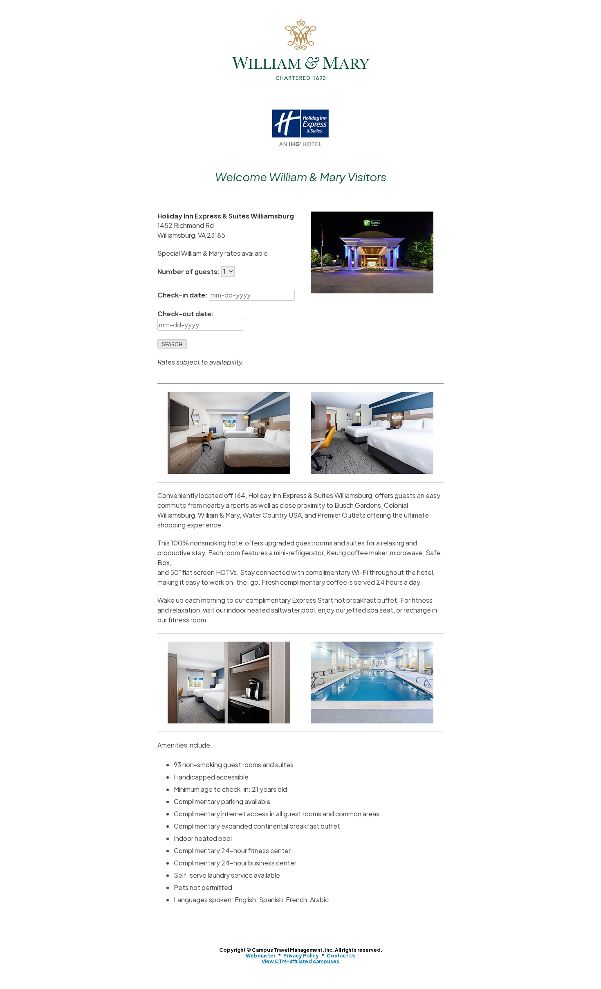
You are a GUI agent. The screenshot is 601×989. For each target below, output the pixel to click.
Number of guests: (189, 271)
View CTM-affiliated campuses (300, 961)
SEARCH (172, 344)
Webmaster (261, 956)
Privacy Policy (301, 956)
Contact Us (341, 956)
